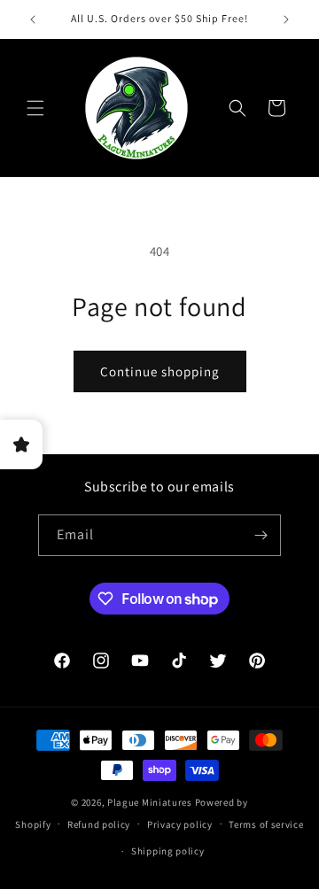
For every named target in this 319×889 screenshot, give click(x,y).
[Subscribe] (260, 535)
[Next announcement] (286, 19)
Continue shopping (160, 371)
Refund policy (98, 824)
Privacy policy (180, 824)
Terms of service (266, 824)
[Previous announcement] (32, 19)
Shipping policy (168, 851)
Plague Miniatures (149, 802)
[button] (35, 108)
